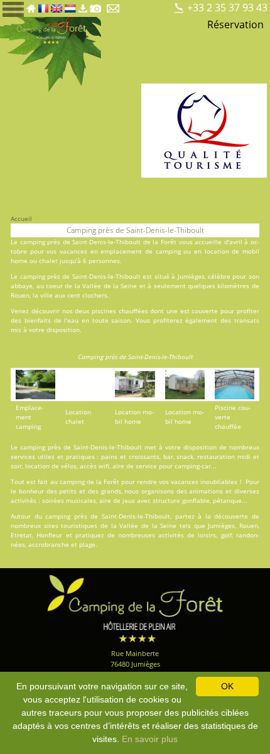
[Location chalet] (152, 5)
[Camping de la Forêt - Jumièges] (135, 607)
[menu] (13, 8)
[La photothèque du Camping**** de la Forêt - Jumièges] (95, 5)
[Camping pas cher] (163, 5)
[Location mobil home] (142, 5)
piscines (104, 310)
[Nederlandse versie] (70, 5)
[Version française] (43, 5)
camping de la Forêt (89, 481)
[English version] (56, 5)
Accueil (21, 218)
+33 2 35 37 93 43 (227, 7)
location (217, 251)
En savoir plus (150, 739)
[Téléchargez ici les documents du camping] (82, 5)
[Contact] (114, 5)
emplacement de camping (140, 251)
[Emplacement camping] (131, 5)
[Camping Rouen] (174, 5)
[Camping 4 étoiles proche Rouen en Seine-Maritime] (50, 53)
